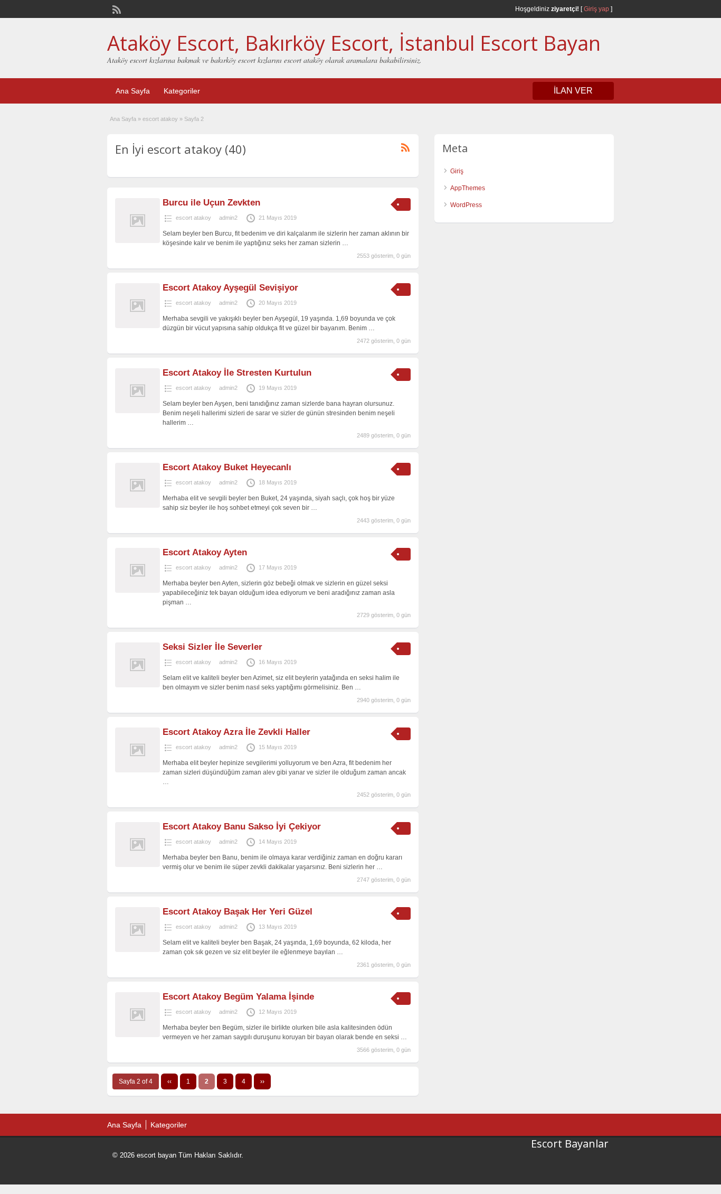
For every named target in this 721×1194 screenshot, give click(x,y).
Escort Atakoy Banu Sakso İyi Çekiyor (242, 827)
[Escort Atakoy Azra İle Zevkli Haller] (137, 770)
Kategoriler (182, 91)
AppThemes (467, 188)
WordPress (466, 205)
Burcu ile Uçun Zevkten (211, 203)
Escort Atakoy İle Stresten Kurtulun (237, 373)
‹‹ (169, 1081)
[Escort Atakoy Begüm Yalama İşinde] (137, 1035)
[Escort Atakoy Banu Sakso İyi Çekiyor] (137, 865)
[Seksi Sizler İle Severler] (137, 685)
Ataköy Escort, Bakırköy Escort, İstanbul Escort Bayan (354, 43)
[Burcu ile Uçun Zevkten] (137, 241)
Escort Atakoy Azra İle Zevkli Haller (236, 732)
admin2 (228, 217)
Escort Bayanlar (570, 1143)
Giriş (456, 171)
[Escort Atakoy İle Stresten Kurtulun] (137, 411)
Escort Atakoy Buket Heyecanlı (227, 467)
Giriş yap (596, 9)
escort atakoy (160, 119)
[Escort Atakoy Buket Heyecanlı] (137, 505)
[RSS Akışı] (115, 8)
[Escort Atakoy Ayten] (137, 590)
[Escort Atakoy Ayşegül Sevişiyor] (137, 326)
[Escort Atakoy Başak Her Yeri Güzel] (137, 950)
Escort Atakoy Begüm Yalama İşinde (238, 997)
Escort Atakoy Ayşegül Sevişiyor (230, 288)
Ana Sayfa (133, 91)
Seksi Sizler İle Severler (212, 647)
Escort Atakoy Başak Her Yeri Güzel (237, 912)
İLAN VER (573, 90)
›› (262, 1081)
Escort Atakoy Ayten (205, 552)
